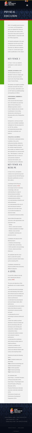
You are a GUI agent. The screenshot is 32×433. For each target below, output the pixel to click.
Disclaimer (21, 427)
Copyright (16, 431)
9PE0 (13, 279)
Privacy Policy (12, 427)
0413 (18, 185)
